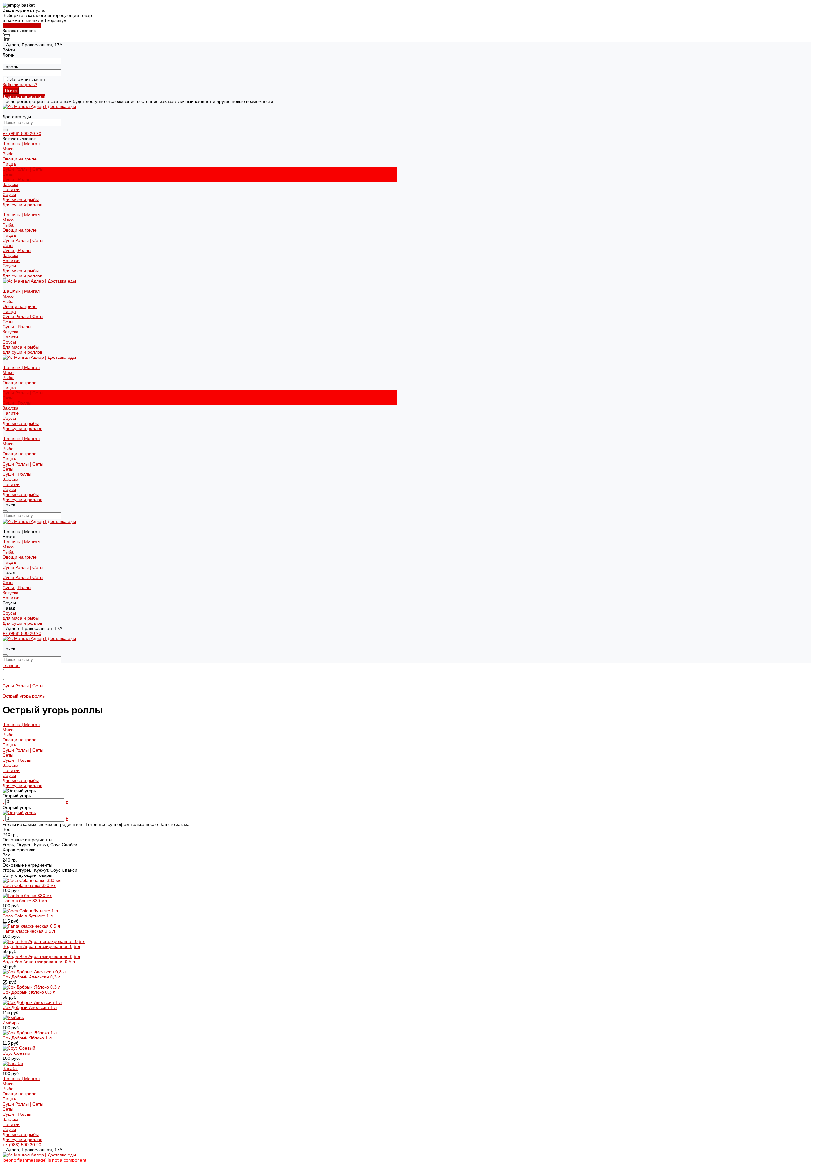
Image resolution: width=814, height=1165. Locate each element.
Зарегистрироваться (24, 96)
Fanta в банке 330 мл (25, 900)
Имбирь (11, 1022)
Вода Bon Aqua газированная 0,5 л (39, 961)
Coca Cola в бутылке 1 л (28, 915)
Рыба (8, 153)
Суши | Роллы (17, 179)
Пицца (9, 235)
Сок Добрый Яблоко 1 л (27, 1037)
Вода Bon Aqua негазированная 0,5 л (41, 946)
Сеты (8, 174)
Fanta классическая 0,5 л (29, 931)
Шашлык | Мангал (21, 214)
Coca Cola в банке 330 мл (29, 885)
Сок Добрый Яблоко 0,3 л (29, 992)
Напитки (11, 260)
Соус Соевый (16, 1053)
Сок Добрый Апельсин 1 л (30, 1007)
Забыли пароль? (20, 84)
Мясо (8, 148)
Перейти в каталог (22, 25)
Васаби (10, 1068)
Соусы (9, 265)
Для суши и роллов (22, 204)
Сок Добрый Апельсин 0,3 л (31, 976)
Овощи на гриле (20, 158)
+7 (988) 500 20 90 (22, 133)
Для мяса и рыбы (21, 199)
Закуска (10, 255)
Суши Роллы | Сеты (23, 240)
